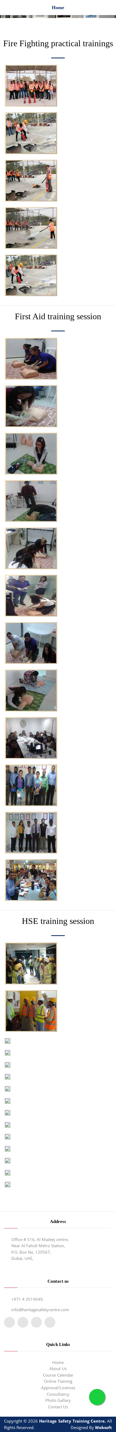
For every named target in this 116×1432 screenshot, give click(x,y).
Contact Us (58, 1406)
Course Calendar (58, 1375)
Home (58, 1362)
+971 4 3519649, (27, 1299)
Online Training (58, 1381)
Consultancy (58, 1394)
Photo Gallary (58, 1400)
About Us (58, 1368)
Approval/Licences (58, 1387)
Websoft (103, 1427)
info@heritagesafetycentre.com (40, 1309)
